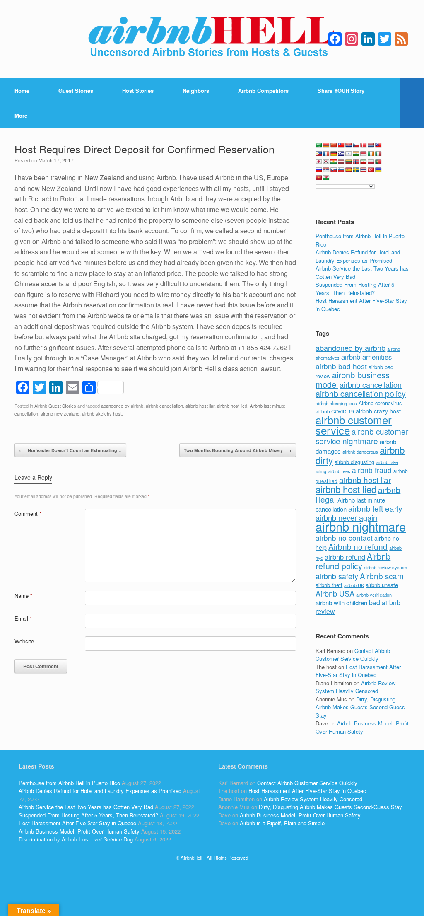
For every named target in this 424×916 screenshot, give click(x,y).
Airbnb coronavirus (380, 403)
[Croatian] (348, 145)
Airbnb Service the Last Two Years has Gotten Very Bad (86, 807)
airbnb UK (354, 585)
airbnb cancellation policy (361, 393)
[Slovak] (333, 170)
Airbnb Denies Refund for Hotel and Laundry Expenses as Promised (358, 256)
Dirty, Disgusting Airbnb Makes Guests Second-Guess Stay (360, 707)
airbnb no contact (344, 537)
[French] (326, 154)
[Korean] (326, 161)
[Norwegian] (356, 161)
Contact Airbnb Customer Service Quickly (353, 655)
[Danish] (363, 145)
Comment (27, 513)
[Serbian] (326, 170)
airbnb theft (329, 585)
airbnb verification (374, 594)
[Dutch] (371, 145)
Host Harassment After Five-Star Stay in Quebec (358, 671)
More (20, 115)
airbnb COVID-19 (335, 411)
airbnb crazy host (378, 411)
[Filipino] (319, 154)
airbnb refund (345, 557)
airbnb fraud (372, 470)
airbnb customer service (354, 425)
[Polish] (371, 161)
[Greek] (341, 154)
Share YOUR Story (341, 90)
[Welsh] (326, 178)
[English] (378, 145)
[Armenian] (326, 145)
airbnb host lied (232, 405)
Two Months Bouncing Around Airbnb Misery (238, 450)
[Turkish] (371, 170)
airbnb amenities (366, 357)
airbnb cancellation (164, 405)
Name (23, 595)
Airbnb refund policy (353, 561)
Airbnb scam (382, 575)
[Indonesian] (363, 154)
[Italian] (378, 154)
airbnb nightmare (361, 526)
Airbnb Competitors (263, 90)
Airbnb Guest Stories (55, 405)
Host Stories (138, 90)
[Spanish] (348, 170)
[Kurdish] (333, 161)
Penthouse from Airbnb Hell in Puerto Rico (69, 783)
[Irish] (371, 154)
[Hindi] (356, 154)
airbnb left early (375, 508)
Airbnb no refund (358, 546)
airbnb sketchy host (102, 413)
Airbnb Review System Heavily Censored (355, 687)
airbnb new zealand (60, 413)
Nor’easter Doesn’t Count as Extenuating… (70, 450)
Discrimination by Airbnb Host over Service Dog (76, 839)
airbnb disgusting (354, 462)
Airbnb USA (335, 593)
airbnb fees (339, 471)
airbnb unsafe (382, 585)
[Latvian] (341, 161)
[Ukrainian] (378, 170)
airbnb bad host (341, 366)
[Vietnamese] (319, 178)
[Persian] (363, 161)
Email (23, 618)
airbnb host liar (200, 405)
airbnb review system (385, 567)
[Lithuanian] (348, 161)
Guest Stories (75, 90)
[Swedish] (356, 170)
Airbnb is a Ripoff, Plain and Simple (282, 823)
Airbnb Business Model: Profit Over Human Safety (362, 727)
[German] (333, 154)
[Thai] (363, 170)
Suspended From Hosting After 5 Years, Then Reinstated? (355, 288)
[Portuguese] (378, 161)
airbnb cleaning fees (336, 403)
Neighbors (196, 90)
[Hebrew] (348, 154)
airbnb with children (341, 602)
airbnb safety (337, 575)
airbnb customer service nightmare (362, 435)
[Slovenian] (341, 170)
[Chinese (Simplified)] (333, 145)
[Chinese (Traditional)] (341, 145)
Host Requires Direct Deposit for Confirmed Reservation (144, 148)
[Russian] (319, 170)
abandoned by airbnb (122, 405)
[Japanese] (319, 161)
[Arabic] (319, 145)
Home (21, 90)
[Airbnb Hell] (212, 39)
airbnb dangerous (360, 451)
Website (24, 641)
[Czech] (356, 145)
